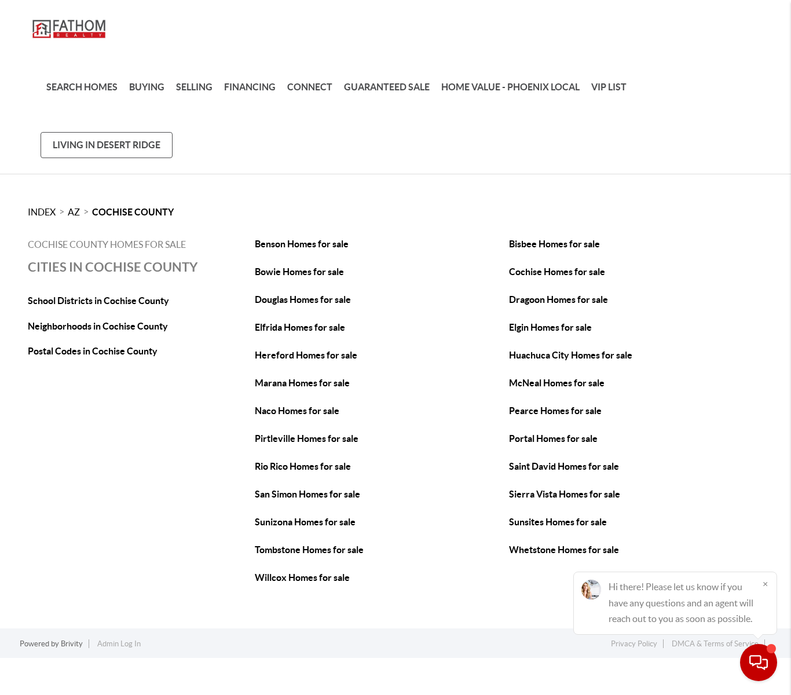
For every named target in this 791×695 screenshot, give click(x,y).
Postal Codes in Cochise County (93, 351)
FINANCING (250, 87)
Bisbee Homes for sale (554, 243)
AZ (74, 212)
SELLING (194, 87)
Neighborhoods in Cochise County (98, 326)
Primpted (416, 688)
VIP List (609, 87)
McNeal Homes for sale (557, 382)
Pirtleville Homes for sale (306, 438)
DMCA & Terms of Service (715, 643)
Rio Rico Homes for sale (303, 466)
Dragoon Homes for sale (558, 299)
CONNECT (309, 87)
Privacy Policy (634, 643)
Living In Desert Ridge (106, 145)
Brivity (72, 643)
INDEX (42, 212)
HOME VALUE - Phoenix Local (510, 87)
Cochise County (133, 212)
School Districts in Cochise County (98, 300)
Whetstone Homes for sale (564, 549)
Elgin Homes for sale (550, 327)
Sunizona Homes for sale (305, 521)
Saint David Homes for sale (564, 466)
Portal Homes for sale (553, 438)
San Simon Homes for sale (307, 494)
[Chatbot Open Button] (758, 662)
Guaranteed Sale (387, 87)
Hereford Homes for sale (306, 355)
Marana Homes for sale (302, 382)
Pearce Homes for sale (555, 410)
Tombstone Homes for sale (309, 549)
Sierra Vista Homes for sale (564, 494)
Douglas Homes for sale (303, 299)
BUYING (146, 87)
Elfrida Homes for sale (300, 327)
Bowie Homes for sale (299, 271)
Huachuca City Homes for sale (570, 355)
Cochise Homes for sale (557, 271)
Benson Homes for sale (302, 243)
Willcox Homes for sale (302, 577)
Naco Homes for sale (297, 410)
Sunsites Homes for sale (558, 521)
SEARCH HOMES (82, 87)
